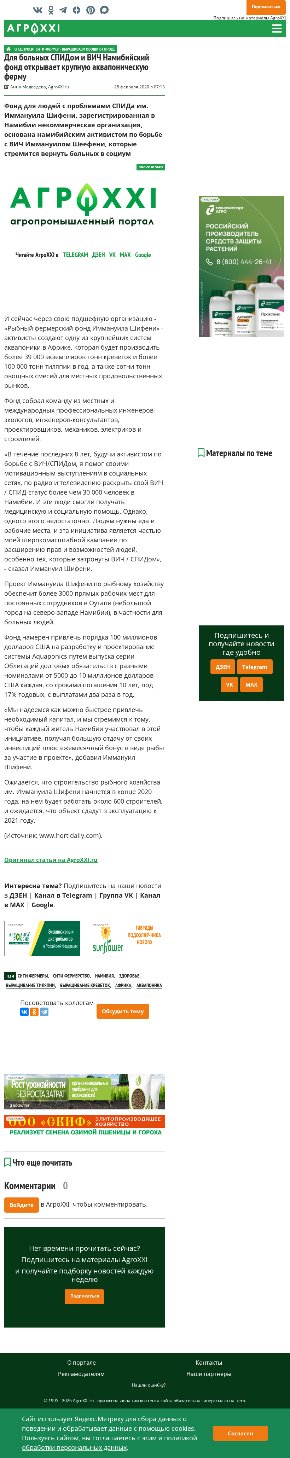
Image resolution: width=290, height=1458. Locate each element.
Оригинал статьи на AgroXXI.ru (51, 860)
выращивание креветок (85, 985)
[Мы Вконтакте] (39, 10)
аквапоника (149, 985)
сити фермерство (71, 976)
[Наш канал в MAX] (106, 10)
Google (143, 255)
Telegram (254, 666)
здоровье (129, 976)
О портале (81, 1362)
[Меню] (277, 28)
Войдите (22, 1204)
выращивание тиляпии (30, 985)
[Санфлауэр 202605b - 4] (127, 938)
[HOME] (8, 49)
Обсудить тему (123, 1011)
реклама (15, 924)
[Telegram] (44, 1012)
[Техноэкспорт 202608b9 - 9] (241, 266)
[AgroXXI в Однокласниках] (52, 10)
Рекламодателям (81, 1374)
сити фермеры (33, 976)
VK (112, 255)
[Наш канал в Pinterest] (92, 10)
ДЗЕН (98, 255)
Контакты (209, 1362)
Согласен (240, 1433)
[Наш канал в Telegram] (64, 10)
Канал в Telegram (63, 895)
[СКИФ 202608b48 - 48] (84, 1126)
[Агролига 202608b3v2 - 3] (42, 938)
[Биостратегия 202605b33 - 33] (84, 1091)
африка (123, 985)
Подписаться (266, 7)
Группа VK (116, 895)
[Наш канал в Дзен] (78, 10)
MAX (125, 255)
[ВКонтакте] (24, 1012)
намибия (104, 976)
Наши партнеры (208, 1374)
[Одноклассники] (34, 1012)
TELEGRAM (75, 255)
